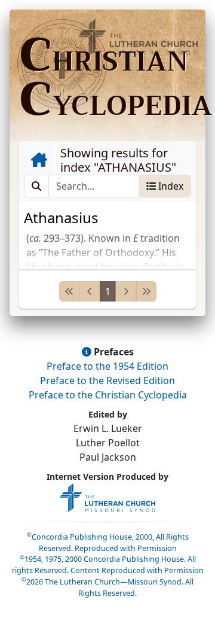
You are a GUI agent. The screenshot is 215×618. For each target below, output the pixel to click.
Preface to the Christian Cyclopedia (108, 394)
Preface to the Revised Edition (107, 380)
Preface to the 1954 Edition (107, 366)
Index (169, 186)
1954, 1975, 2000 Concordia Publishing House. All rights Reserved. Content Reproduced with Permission (108, 565)
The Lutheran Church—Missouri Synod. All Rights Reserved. (108, 587)
